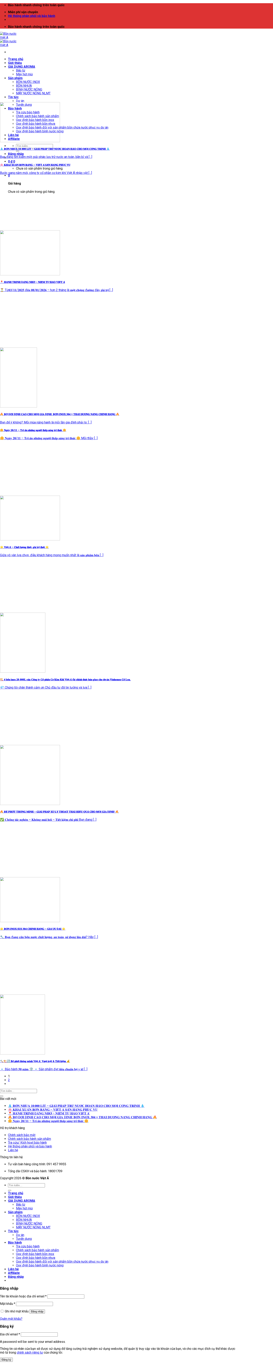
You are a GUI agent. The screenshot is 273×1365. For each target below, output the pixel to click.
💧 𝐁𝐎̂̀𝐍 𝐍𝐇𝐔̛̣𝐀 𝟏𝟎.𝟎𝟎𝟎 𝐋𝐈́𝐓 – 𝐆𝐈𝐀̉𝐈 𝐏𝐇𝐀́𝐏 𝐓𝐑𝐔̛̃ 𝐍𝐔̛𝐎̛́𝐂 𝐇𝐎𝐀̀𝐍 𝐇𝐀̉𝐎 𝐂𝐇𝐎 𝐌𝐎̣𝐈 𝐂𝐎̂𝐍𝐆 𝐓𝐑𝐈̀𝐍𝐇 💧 (76, 1106)
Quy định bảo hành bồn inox (35, 1254)
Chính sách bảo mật (21, 1135)
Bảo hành (15, 1242)
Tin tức (13, 97)
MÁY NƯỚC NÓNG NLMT (33, 93)
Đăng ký (6, 1359)
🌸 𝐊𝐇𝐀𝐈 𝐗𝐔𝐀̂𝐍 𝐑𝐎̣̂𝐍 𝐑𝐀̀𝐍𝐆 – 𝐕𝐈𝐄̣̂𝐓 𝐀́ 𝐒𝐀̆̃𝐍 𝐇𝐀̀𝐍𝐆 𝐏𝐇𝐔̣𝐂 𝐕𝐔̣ (53, 1109)
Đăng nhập (37, 1311)
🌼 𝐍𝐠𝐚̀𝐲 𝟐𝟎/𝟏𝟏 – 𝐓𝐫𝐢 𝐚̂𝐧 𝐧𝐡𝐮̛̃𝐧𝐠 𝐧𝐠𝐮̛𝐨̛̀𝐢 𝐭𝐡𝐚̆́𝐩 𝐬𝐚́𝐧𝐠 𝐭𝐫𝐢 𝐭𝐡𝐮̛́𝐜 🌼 (48, 1121)
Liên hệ (13, 1150)
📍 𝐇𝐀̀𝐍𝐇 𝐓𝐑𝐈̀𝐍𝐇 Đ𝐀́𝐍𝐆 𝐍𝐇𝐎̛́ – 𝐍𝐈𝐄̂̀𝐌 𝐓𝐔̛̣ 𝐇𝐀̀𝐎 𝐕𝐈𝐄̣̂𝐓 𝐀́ (49, 1113)
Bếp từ (20, 70)
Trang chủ (15, 59)
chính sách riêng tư (30, 1352)
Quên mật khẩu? (11, 1319)
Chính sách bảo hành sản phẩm (29, 1139)
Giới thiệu (15, 63)
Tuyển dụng (24, 1239)
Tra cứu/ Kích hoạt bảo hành (27, 1142)
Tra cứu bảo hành (28, 1246)
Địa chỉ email (10, 1334)
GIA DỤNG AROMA (21, 67)
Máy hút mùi (24, 74)
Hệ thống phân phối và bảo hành (31, 16)
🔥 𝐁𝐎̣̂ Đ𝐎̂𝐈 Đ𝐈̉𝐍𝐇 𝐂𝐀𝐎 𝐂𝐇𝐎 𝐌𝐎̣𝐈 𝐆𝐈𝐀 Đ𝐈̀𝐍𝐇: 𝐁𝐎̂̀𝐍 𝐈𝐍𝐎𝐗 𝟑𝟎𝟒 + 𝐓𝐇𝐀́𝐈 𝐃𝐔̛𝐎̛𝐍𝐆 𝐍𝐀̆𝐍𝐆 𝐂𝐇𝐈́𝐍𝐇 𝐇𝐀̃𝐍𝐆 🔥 (82, 1117)
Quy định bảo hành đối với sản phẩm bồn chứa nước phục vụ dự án (62, 127)
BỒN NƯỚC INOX (28, 82)
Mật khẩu (7, 1304)
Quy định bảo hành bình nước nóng (40, 1265)
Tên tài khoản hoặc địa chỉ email (23, 1296)
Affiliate (14, 1273)
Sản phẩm (15, 78)
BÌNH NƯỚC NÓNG (29, 89)
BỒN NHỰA (24, 86)
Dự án (20, 101)
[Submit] (17, 151)
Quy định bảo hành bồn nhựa (35, 1258)
